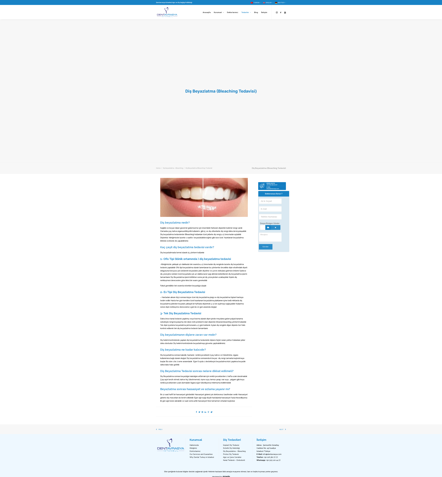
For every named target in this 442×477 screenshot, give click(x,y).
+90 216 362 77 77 (271, 457)
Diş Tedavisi (234, 454)
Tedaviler (245, 12)
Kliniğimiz (193, 448)
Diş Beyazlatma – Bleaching (234, 451)
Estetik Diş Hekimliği (231, 448)
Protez (226, 454)
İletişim (264, 12)
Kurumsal (218, 12)
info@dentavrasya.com (272, 454)
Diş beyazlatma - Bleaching (173, 168)
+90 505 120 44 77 (273, 460)
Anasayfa (207, 12)
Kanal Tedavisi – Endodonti (234, 460)
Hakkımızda (194, 445)
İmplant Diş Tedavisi (231, 445)
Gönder (266, 247)
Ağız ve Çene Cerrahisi (232, 457)
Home (158, 168)
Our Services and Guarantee (201, 454)
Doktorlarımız (232, 12)
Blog (256, 12)
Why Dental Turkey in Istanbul (202, 457)
